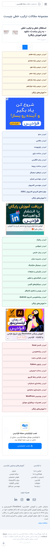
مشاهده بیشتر (42, 523)
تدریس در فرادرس (37, 477)
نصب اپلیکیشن (23, 446)
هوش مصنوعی (14, 477)
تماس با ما (37, 471)
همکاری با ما (37, 474)
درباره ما (37, 486)
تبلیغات (37, 483)
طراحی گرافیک (14, 483)
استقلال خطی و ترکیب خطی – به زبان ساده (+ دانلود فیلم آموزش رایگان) (33, 31)
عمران (14, 471)
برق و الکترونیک (13, 480)
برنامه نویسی (13, 474)
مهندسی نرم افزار (14, 486)
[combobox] (20, 4)
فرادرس (37, 480)
